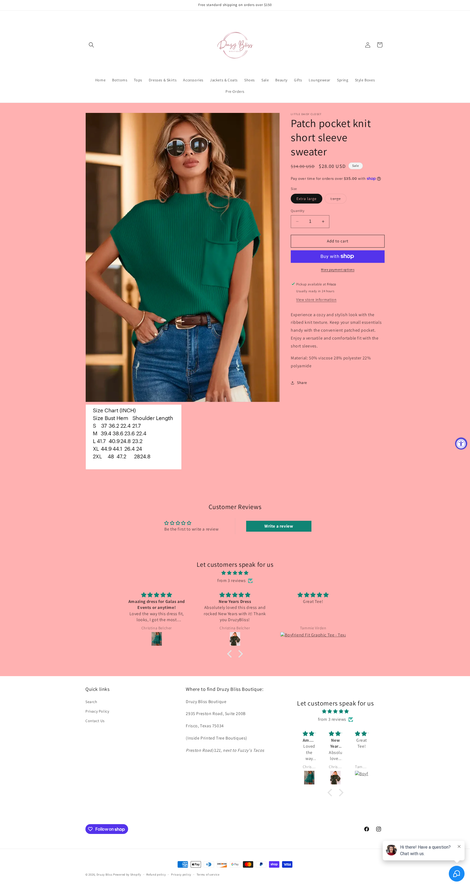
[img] (235, 573)
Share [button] (302, 382)
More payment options (337, 269)
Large (338, 200)
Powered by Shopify (127, 874)
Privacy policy (181, 874)
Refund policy (156, 874)
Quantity (297, 210)
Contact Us (95, 720)
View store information (316, 299)
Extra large (306, 198)
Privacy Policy (97, 711)
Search (91, 701)
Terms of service (208, 874)
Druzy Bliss (105, 874)
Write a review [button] (278, 526)
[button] (91, 45)
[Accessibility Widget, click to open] (461, 444)
